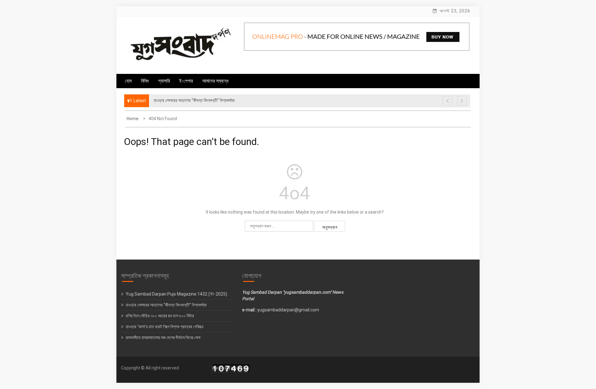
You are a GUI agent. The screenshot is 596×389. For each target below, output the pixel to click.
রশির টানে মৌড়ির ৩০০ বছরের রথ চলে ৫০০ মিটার (160, 315)
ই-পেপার (186, 81)
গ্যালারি (164, 81)
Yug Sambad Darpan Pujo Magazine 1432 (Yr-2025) (176, 294)
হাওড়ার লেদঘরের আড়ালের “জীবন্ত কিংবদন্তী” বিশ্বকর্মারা (166, 304)
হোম (128, 81)
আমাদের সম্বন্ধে (215, 81)
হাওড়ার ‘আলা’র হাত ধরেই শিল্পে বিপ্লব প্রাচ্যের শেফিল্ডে (165, 326)
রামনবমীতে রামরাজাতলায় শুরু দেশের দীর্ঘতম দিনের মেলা (163, 337)
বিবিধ (145, 81)
